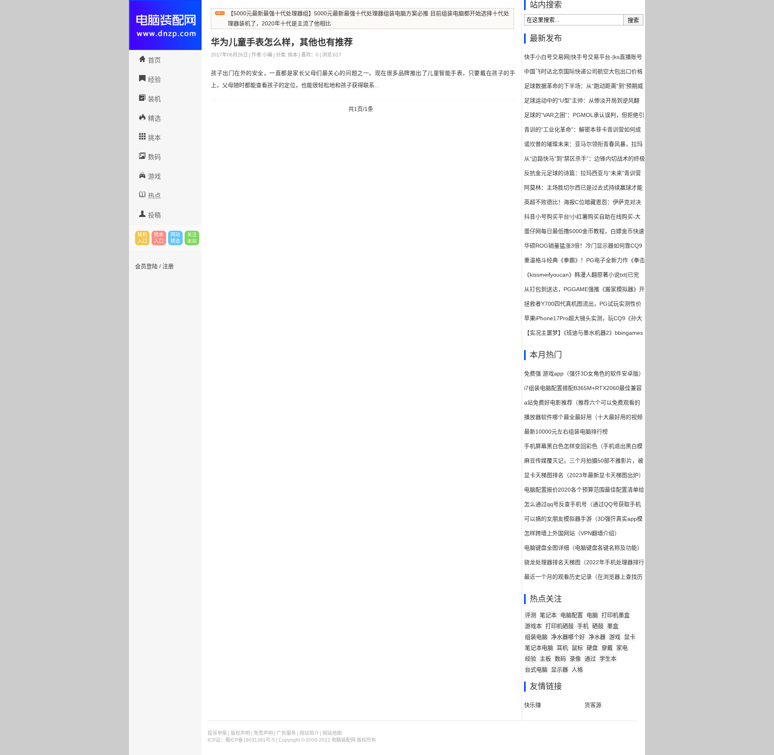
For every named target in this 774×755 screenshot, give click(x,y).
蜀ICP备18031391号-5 (250, 740)
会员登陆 (146, 266)
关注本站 (192, 238)
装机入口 (142, 238)
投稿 (154, 215)
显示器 (559, 669)
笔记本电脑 (539, 647)
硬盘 (592, 647)
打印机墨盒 (615, 615)
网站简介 (309, 733)
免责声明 (263, 733)
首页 (154, 60)
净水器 (597, 637)
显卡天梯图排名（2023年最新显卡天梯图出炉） (584, 475)
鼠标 (577, 647)
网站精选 (175, 238)
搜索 (633, 20)
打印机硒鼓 (559, 626)
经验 (154, 79)
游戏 (154, 176)
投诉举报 (217, 733)
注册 (168, 266)
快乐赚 (532, 705)
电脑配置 (571, 615)
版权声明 (240, 733)
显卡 (629, 637)
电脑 (592, 615)
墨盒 (612, 626)
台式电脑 (536, 669)
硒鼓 (597, 626)
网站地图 (332, 733)
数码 (154, 157)
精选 (154, 118)
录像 (575, 658)
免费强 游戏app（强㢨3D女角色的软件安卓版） (584, 373)
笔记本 (548, 615)
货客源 (593, 705)
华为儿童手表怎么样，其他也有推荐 (282, 42)
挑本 (154, 137)
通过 (590, 658)
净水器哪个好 (568, 637)
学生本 (607, 658)
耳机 (562, 647)
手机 (583, 626)
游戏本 (533, 626)
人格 (577, 669)
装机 (154, 99)
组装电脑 (536, 637)
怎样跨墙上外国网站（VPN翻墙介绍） (572, 533)
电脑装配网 (165, 25)
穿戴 (607, 647)
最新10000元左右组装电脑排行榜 (566, 431)
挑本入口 (159, 238)
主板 (545, 658)
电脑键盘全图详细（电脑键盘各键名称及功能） (583, 547)
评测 (530, 615)
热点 (154, 195)
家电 (622, 647)
